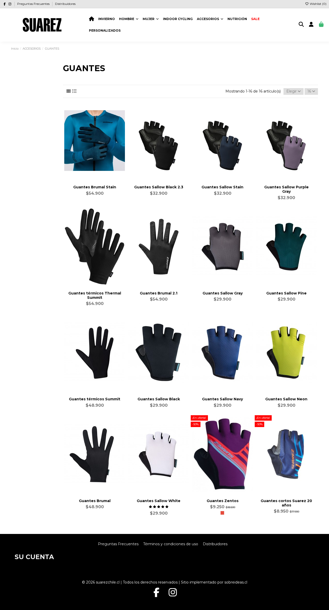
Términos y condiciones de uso (170, 544)
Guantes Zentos (223, 500)
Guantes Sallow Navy (222, 399)
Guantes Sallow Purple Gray (286, 189)
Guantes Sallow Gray (223, 293)
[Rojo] (222, 513)
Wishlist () (317, 4)
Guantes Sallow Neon (286, 399)
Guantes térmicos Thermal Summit (94, 295)
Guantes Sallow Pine (286, 293)
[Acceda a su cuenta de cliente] (311, 25)
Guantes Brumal (95, 500)
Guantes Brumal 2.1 (158, 293)
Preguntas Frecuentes (33, 4)
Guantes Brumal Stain (94, 187)
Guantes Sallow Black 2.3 (158, 187)
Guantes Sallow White (158, 500)
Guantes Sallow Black (159, 399)
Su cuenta (34, 557)
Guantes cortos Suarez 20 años (286, 502)
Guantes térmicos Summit (94, 399)
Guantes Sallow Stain (222, 187)
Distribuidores (65, 4)
